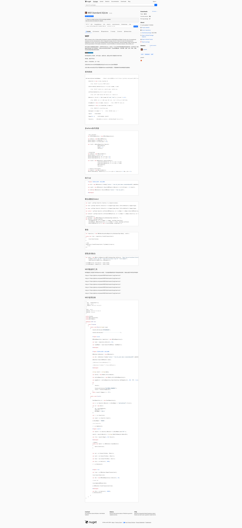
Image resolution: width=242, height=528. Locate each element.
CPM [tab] (104, 24)
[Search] (155, 5)
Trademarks (148, 522)
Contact (87, 512)
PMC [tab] (91, 24)
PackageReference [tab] (97, 24)
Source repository (146, 30)
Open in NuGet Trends (147, 39)
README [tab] (89, 31)
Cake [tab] (130, 24)
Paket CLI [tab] (108, 24)
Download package (146, 32)
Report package (146, 42)
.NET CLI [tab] (87, 24)
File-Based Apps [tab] (124, 24)
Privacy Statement (140, 522)
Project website (145, 27)
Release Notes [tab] (128, 31)
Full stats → (154, 11)
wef (152, 54)
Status (112, 512)
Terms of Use (118, 522)
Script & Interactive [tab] (115, 24)
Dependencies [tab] (105, 31)
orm (142, 54)
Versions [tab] (120, 31)
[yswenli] (142, 49)
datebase (147, 54)
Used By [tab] (113, 31)
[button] (135, 26)
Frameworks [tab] (96, 31)
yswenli (145, 49)
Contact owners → (153, 46)
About (113, 522)
